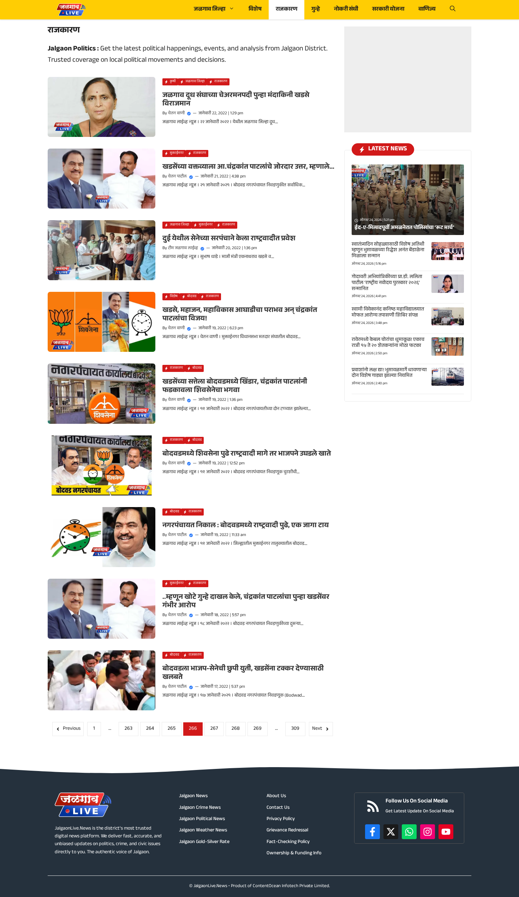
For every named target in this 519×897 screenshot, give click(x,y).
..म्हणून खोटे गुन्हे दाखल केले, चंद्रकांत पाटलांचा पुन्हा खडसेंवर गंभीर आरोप (245, 602)
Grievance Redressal (287, 831)
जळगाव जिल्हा (209, 9)
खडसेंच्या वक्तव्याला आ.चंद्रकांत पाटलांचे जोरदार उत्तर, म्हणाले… (248, 168)
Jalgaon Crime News (200, 808)
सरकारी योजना (388, 9)
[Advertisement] (408, 70)
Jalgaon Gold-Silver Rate (204, 842)
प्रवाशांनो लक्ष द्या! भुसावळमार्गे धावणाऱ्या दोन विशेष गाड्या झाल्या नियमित (389, 373)
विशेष (255, 9)
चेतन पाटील (177, 176)
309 (295, 729)
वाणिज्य (427, 9)
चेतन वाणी (176, 113)
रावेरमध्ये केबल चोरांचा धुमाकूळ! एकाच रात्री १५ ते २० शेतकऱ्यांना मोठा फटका (388, 343)
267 (214, 729)
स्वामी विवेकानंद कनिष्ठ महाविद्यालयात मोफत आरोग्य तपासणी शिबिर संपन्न (388, 313)
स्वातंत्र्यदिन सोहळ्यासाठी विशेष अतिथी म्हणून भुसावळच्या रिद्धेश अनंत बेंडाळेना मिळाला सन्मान (388, 251)
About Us (276, 796)
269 (257, 729)
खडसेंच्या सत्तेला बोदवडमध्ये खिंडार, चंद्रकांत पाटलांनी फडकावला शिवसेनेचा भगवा (234, 387)
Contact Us (278, 808)
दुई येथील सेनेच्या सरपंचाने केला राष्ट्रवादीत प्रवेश (229, 239)
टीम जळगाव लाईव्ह (183, 248)
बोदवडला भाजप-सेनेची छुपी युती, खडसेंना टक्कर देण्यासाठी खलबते (243, 673)
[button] (453, 9)
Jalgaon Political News (202, 819)
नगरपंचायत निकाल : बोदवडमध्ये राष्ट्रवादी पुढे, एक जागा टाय (245, 526)
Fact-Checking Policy (288, 842)
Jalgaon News (193, 796)
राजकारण (286, 9)
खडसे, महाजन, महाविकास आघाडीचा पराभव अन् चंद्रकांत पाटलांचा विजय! (239, 315)
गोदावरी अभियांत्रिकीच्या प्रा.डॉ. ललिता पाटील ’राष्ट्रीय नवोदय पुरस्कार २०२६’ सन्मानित (387, 283)
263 (128, 729)
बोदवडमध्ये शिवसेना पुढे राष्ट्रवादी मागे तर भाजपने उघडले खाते (246, 454)
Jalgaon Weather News (203, 831)
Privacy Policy (281, 819)
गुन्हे (315, 9)
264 (150, 729)
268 (236, 729)
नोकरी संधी (346, 9)
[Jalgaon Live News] (70, 9)
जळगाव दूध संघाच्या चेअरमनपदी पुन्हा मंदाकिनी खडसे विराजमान (235, 100)
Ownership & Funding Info (294, 853)
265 (171, 729)
